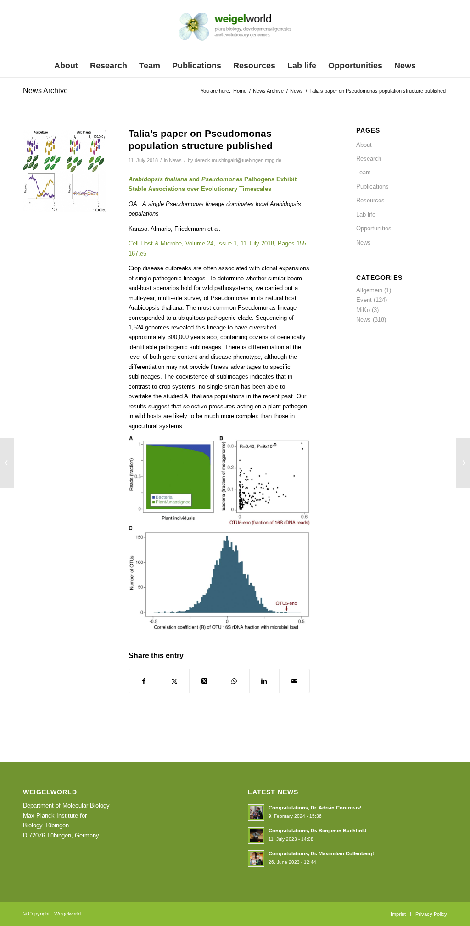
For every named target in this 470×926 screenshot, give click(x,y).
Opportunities (374, 228)
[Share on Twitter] (174, 681)
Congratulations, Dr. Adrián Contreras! (315, 807)
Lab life (365, 214)
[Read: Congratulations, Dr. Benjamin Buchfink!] (256, 835)
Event (364, 299)
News (175, 160)
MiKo (363, 310)
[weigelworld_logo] (235, 29)
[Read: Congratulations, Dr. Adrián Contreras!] (256, 812)
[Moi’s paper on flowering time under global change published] (463, 463)
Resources (370, 200)
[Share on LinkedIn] (264, 681)
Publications (372, 186)
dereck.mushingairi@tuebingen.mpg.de (238, 160)
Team (363, 172)
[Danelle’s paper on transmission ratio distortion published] (7, 463)
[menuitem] (66, 65)
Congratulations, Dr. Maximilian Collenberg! (321, 853)
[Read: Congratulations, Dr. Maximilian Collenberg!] (256, 858)
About (364, 144)
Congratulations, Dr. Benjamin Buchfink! (318, 830)
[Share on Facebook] (144, 681)
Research (368, 158)
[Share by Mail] (294, 681)
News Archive (45, 91)
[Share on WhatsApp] (234, 681)
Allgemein (369, 290)
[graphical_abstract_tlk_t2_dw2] (64, 171)
